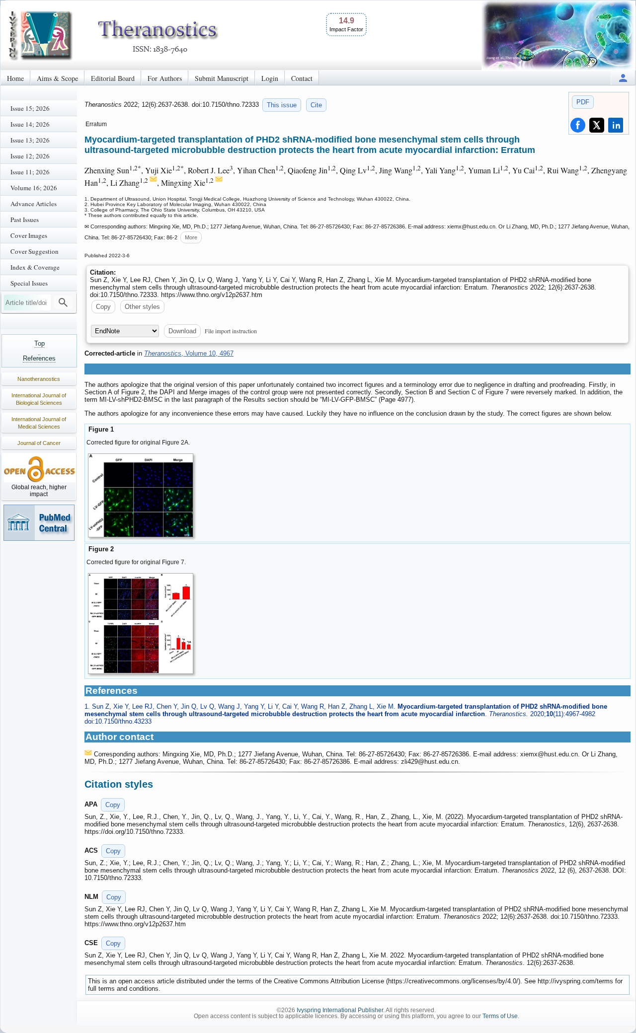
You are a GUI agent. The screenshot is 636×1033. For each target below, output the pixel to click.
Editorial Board (113, 78)
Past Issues (24, 219)
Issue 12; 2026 (30, 155)
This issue (282, 105)
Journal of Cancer (39, 443)
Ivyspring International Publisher (340, 1010)
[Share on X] (596, 125)
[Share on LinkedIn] (615, 125)
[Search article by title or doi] (63, 302)
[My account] (623, 78)
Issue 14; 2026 (30, 124)
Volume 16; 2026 (33, 187)
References (39, 358)
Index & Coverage (35, 267)
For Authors (165, 78)
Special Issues (29, 283)
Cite (316, 105)
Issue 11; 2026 (30, 171)
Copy (103, 306)
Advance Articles (33, 203)
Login (269, 78)
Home (15, 78)
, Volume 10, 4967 (189, 353)
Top (39, 343)
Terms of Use (500, 1016)
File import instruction (231, 331)
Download (182, 331)
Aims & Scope (57, 78)
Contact (302, 78)
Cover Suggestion (34, 251)
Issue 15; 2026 (30, 108)
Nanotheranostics (38, 379)
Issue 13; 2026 (30, 140)
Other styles (142, 306)
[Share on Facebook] (577, 125)
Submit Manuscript (221, 78)
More (191, 237)
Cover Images (28, 235)
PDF (582, 102)
